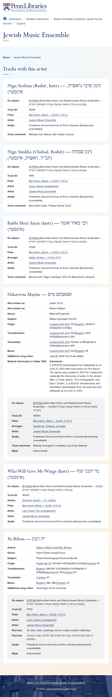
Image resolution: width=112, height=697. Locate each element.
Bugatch (79, 324)
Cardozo (91, 563)
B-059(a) (33, 100)
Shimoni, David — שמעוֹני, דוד (39, 500)
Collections (15, 19)
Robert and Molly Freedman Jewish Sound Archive (56, 682)
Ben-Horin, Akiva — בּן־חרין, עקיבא (48, 114)
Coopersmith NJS (60, 324)
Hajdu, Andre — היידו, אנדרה (45, 257)
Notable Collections (38, 19)
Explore (21, 23)
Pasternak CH (44, 563)
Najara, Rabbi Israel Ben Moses (53, 547)
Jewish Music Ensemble (42, 120)
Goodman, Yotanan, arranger (49, 426)
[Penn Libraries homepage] (25, 7)
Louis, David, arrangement (44, 186)
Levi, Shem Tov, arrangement (38, 510)
